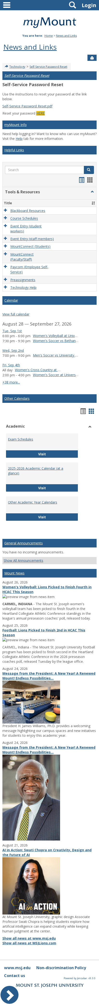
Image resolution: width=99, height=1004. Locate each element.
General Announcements (23, 543)
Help (19, 138)
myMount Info (15, 124)
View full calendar (15, 314)
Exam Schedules (20, 439)
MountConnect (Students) (30, 246)
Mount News (14, 573)
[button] (92, 191)
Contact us (14, 975)
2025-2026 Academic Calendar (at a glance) (35, 470)
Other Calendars (17, 398)
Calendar (11, 300)
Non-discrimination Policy (61, 967)
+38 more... (11, 382)
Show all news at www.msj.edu (29, 938)
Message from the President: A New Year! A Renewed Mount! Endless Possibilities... (48, 675)
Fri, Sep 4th (11, 365)
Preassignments (22, 280)
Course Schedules (24, 218)
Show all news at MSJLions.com (29, 943)
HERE (40, 113)
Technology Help (23, 287)
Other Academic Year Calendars (32, 502)
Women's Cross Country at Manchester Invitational (54, 370)
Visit (56, 454)
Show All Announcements (23, 560)
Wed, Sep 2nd (13, 350)
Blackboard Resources (27, 210)
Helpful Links (14, 150)
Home (48, 36)
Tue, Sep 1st (12, 331)
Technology (17, 67)
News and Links (66, 36)
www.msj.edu (17, 967)
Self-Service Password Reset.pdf (27, 106)
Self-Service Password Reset (48, 67)
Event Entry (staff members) (32, 239)
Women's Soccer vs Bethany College (61, 340)
